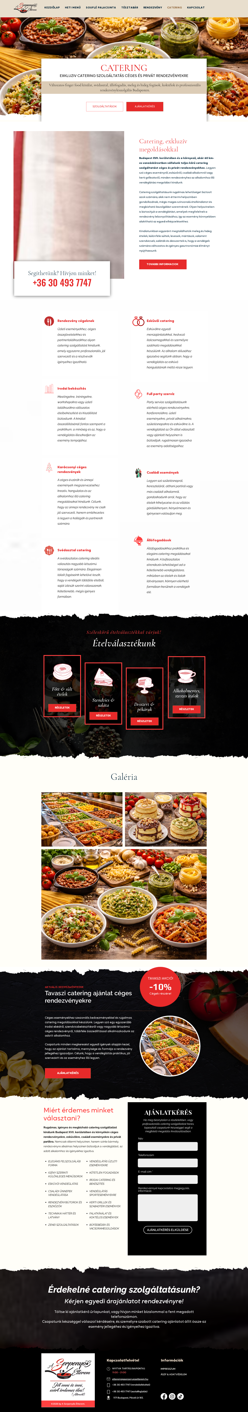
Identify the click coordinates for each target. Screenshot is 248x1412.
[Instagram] (172, 1396)
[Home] (108, 1369)
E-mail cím (144, 1171)
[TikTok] (180, 1396)
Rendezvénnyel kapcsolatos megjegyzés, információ (164, 1189)
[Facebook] (164, 1396)
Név (140, 1138)
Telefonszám (146, 1155)
